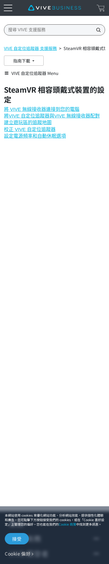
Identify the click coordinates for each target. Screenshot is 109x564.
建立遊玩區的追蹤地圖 (28, 122)
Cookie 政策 (67, 524)
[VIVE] (54, 8)
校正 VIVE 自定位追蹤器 (30, 129)
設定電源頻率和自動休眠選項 (35, 136)
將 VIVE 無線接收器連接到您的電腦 (41, 109)
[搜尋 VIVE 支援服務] (97, 30)
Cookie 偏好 (17, 553)
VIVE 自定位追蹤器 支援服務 (30, 48)
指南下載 (22, 60)
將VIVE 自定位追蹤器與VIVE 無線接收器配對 (52, 116)
